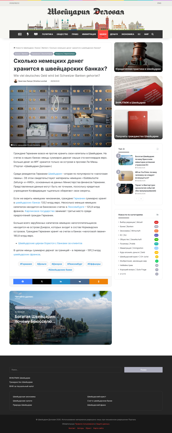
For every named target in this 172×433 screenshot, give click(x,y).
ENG (159, 3)
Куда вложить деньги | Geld (132, 252)
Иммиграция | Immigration (131, 248)
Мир (146, 34)
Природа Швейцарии (22, 405)
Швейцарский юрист (96, 397)
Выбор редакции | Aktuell (131, 222)
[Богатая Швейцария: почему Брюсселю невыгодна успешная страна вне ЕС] (125, 160)
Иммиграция (89, 34)
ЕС (139, 34)
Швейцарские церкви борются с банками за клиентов (50, 243)
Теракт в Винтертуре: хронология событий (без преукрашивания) (145, 188)
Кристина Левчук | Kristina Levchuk (32, 81)
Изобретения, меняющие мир (133, 261)
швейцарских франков (27, 254)
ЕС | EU (123, 235)
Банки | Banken (41, 48)
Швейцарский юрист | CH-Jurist (134, 257)
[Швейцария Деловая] (86, 18)
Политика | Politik (127, 244)
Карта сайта (98, 428)
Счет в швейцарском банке (99, 401)
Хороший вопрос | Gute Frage (29, 307)
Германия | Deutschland (42, 54)
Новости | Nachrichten (65, 54)
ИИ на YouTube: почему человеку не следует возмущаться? (146, 175)
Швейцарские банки (61, 269)
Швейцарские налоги (22, 401)
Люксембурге (76, 206)
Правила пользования (84, 424)
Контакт (72, 428)
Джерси (57, 264)
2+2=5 (123, 274)
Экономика (127, 34)
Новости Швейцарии (24, 48)
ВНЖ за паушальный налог (21, 386)
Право (75, 34)
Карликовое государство (40, 211)
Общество (62, 34)
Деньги (114, 34)
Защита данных (102, 424)
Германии (79, 198)
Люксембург (75, 264)
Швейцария (55, 173)
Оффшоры (95, 264)
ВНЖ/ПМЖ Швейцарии (19, 378)
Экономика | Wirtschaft (130, 231)
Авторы (80, 428)
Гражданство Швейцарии (21, 382)
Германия (27, 264)
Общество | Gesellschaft (131, 239)
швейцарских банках (28, 202)
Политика (47, 34)
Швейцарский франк (96, 405)
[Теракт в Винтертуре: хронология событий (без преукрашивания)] (125, 189)
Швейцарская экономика (24, 397)
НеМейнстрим (126, 265)
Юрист (89, 428)
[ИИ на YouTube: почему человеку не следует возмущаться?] (125, 176)
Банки (103, 34)
